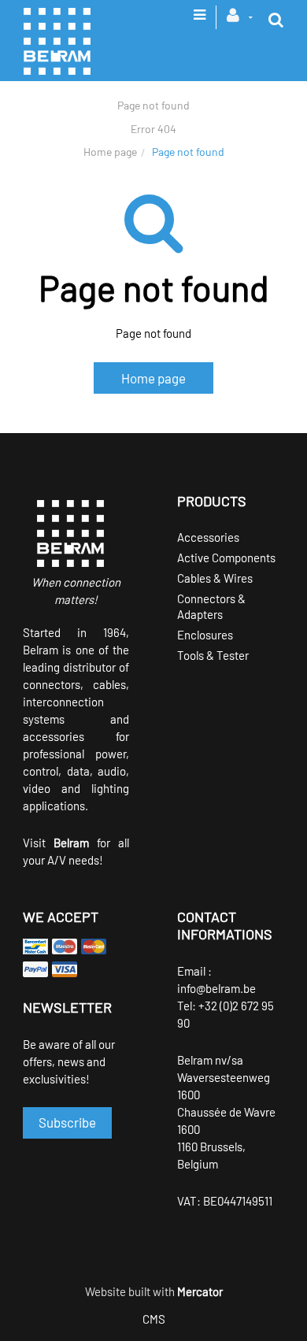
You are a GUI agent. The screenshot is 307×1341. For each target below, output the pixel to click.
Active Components (226, 557)
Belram (71, 842)
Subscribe (67, 1122)
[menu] (199, 19)
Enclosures (205, 635)
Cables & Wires (215, 578)
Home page (110, 151)
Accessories (208, 537)
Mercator (200, 1291)
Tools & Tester (213, 655)
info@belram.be (216, 988)
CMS (153, 1319)
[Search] (275, 19)
